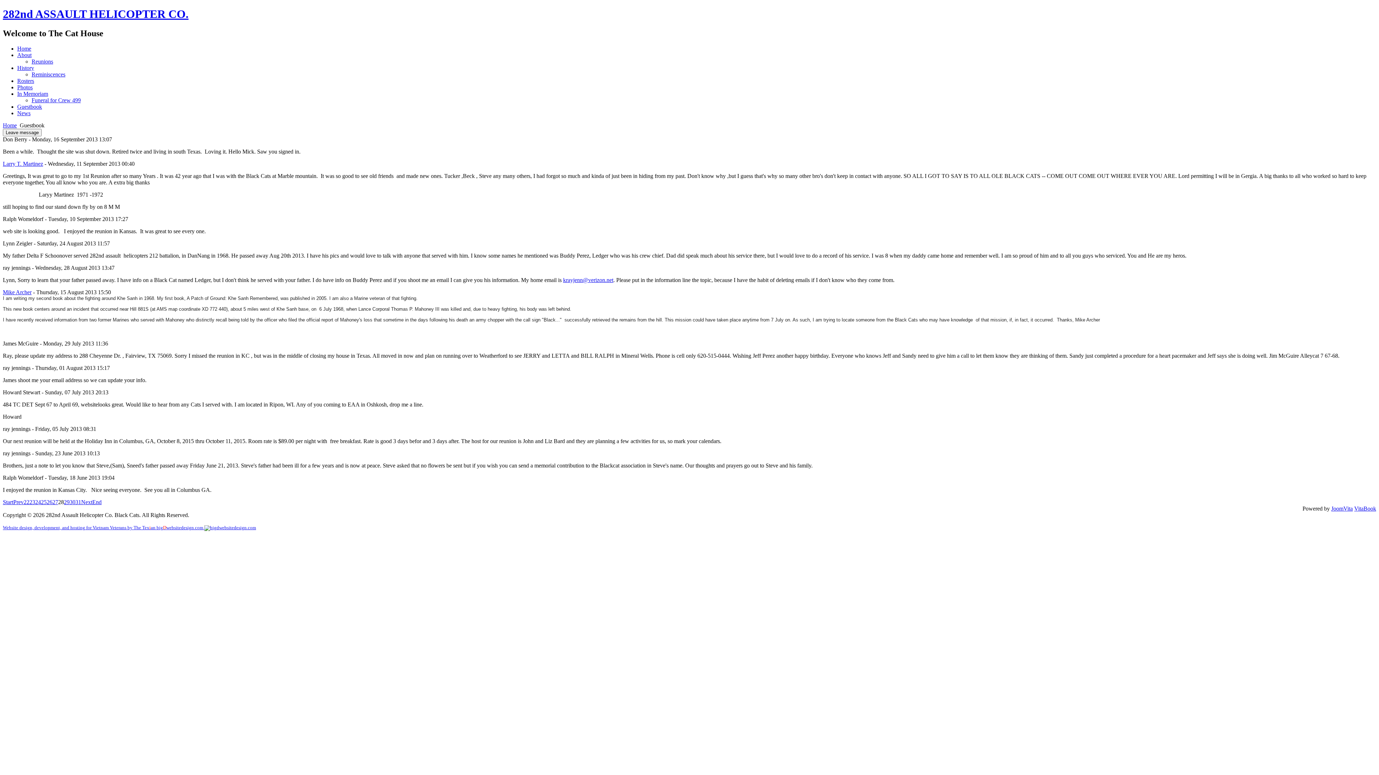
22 (26, 502)
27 (55, 502)
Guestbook (29, 107)
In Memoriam (32, 94)
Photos (25, 87)
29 (67, 502)
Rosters (25, 81)
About (24, 55)
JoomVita (1342, 509)
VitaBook (1365, 509)
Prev (18, 502)
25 (44, 502)
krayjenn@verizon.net (588, 280)
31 (78, 502)
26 (49, 502)
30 (72, 502)
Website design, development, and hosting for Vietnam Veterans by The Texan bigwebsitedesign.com (103, 527)
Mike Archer (17, 292)
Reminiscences (48, 74)
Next (86, 502)
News (24, 113)
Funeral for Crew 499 (56, 100)
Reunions (42, 61)
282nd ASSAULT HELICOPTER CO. (96, 14)
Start (8, 502)
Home (24, 49)
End (97, 502)
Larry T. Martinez (23, 164)
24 (38, 502)
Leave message (22, 132)
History (25, 68)
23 (32, 502)
